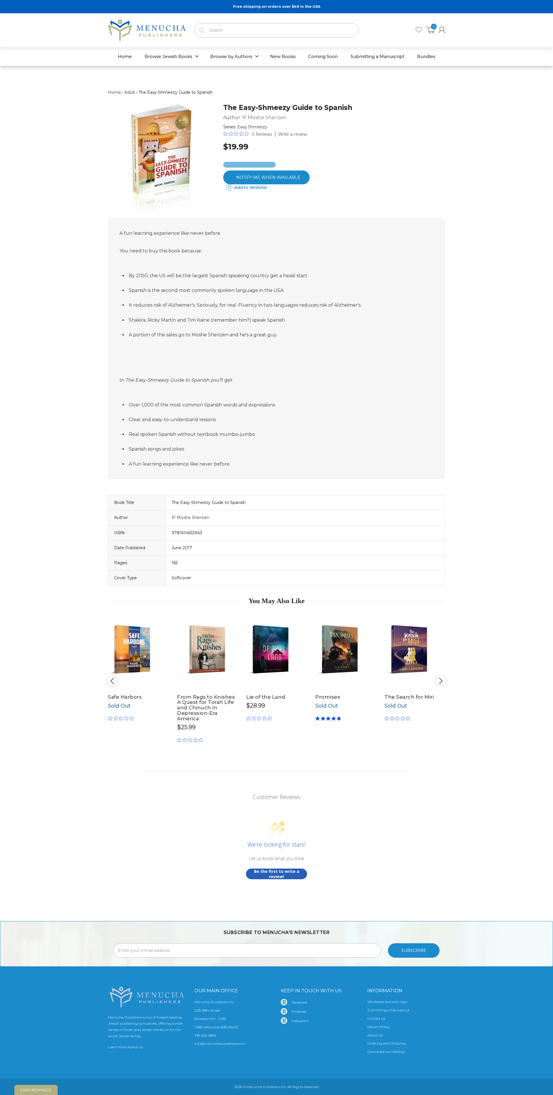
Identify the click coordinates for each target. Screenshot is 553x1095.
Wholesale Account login (387, 1002)
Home (114, 92)
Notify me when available (268, 177)
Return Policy (378, 1027)
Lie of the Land (265, 697)
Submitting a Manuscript (388, 1010)
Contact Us (376, 1018)
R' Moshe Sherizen (264, 117)
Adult (129, 92)
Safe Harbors (125, 697)
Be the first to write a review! (276, 874)
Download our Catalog (386, 1051)
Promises (327, 697)
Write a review (292, 134)
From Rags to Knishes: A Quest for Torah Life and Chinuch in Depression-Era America (206, 707)
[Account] (442, 30)
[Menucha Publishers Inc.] (147, 29)
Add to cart (207, 729)
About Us (374, 1035)
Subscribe (413, 950)
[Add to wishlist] (152, 618)
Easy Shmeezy (252, 127)
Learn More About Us (125, 1047)
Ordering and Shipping (386, 1043)
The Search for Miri (409, 697)
